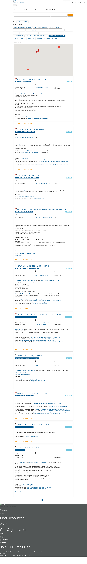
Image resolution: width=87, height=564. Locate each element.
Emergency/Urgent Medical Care (54, 30)
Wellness (39, 38)
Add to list (18, 123)
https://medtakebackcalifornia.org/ (38, 382)
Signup (84, 2)
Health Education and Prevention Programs (50, 280)
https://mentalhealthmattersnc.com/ (41, 303)
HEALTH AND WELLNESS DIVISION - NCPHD (33, 266)
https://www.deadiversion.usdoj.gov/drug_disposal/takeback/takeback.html (52, 164)
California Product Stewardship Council (40, 190)
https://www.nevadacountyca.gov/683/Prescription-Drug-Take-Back (46, 302)
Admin (30, 555)
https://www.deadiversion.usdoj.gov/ (36, 159)
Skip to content (16, 0)
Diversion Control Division (39, 144)
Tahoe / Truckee (3, 523)
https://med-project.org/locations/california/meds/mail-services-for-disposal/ (48, 412)
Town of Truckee (21, 462)
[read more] (18, 255)
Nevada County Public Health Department (26, 280)
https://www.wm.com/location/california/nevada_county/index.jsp (45, 337)
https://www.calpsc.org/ (39, 198)
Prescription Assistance (40, 35)
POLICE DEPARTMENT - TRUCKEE (29, 448)
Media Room (3, 542)
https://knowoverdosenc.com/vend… (27, 253)
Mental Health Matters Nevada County (23, 293)
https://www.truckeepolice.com (30, 485)
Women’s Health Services (51, 38)
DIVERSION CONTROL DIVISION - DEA (30, 129)
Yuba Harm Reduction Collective (22, 372)
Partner (26, 9)
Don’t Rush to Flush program (21, 190)
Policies (2, 536)
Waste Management (19, 329)
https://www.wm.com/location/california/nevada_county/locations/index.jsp (37, 340)
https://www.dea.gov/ (23, 158)
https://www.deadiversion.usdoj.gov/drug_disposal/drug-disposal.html (47, 403)
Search (70, 15)
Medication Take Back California (22, 374)
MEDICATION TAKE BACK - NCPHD (29, 356)
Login (79, 2)
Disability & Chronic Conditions (35, 30)
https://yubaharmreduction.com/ (38, 380)
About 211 (2, 533)
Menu (15, 4)
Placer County (3, 524)
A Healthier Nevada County (39, 93)
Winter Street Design (23, 555)
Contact (41, 9)
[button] (28, 70)
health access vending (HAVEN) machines (38, 224)
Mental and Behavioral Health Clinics (61, 32)
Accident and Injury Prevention (22, 27)
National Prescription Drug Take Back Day (30, 152)
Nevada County (3, 522)
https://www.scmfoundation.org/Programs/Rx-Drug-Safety (47, 413)
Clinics (52, 27)
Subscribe (2, 553)
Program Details (27, 123)
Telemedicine (31, 38)
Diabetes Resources (19, 30)
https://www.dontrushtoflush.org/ (42, 183)
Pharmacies (29, 35)
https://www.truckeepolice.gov (41, 455)
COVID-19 (58, 27)
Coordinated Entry (4, 539)
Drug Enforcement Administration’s (25, 144)
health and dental (22, 21)
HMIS (1, 540)
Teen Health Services (19, 38)
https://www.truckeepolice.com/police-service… (38, 488)
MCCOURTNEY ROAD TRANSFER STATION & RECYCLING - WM (39, 315)
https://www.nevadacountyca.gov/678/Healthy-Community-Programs (45, 300)
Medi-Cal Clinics (44, 32)
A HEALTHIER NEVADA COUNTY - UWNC (31, 79)
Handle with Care (4, 537)
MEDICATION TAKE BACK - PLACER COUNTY (33, 425)
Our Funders (3, 535)
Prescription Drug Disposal (57, 35)
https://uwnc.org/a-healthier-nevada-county (38, 118)
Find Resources (18, 9)
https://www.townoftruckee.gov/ (26, 484)
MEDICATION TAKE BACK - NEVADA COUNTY (33, 393)
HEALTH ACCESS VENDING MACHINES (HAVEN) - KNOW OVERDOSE (41, 209)
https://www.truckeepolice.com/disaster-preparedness (39, 487)
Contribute (33, 9)
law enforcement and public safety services (39, 462)
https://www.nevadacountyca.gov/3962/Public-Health (31, 299)
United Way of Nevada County (22, 93)
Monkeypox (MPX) (18, 35)
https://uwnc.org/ (23, 116)
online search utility (24, 150)
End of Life (69, 30)
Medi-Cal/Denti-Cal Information (29, 32)
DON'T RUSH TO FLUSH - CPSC (28, 175)
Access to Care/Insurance (41, 27)
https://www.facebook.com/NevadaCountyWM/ (43, 338)
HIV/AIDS (16, 32)
